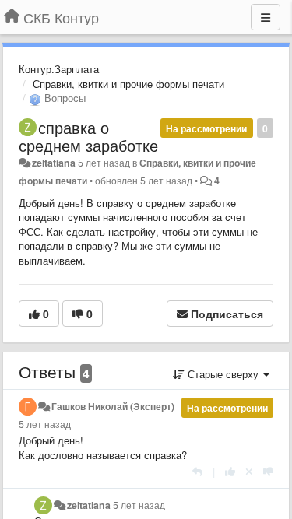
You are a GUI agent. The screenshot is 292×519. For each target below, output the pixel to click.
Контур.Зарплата (59, 68)
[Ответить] (197, 471)
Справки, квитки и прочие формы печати (128, 83)
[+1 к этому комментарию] (230, 471)
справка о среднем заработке (88, 136)
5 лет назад (45, 424)
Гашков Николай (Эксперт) (112, 406)
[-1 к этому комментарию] (268, 471)
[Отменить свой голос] (249, 471)
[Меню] (265, 17)
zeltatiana (54, 163)
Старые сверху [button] (223, 373)
